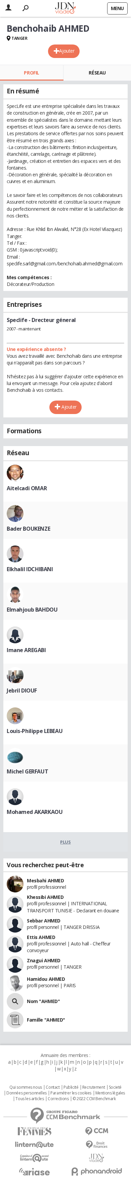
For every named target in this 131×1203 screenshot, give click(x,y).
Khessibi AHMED (45, 897)
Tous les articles (29, 1098)
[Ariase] (34, 1171)
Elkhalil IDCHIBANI (30, 569)
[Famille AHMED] (15, 1019)
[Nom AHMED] (15, 1001)
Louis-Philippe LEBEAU (34, 731)
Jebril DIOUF (22, 690)
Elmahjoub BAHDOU (32, 609)
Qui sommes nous (25, 1087)
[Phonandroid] (97, 1171)
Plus (65, 842)
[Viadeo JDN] (97, 1158)
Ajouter (66, 51)
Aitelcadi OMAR (27, 488)
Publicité (70, 1087)
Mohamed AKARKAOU (34, 812)
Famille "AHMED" (46, 1020)
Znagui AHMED (43, 960)
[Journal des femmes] (34, 1131)
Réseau (97, 72)
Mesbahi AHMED (45, 880)
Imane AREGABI (26, 650)
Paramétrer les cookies (70, 1093)
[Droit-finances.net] (97, 1145)
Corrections (58, 1098)
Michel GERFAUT (27, 771)
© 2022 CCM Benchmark (94, 1098)
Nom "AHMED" (43, 1001)
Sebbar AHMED (43, 920)
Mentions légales (110, 1093)
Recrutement (93, 1087)
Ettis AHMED (41, 937)
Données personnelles (26, 1093)
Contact (52, 1087)
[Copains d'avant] (34, 1158)
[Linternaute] (34, 1145)
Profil (31, 72)
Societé (115, 1087)
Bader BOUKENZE (28, 528)
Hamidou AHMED (46, 979)
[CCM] (97, 1131)
